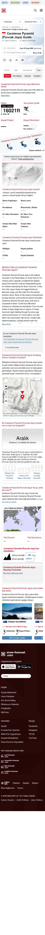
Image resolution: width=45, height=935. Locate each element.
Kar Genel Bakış (8, 700)
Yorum (20, 787)
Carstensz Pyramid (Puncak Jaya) (15, 29)
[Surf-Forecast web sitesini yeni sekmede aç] (5, 2)
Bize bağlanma (7, 787)
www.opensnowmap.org (18, 415)
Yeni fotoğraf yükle (12, 347)
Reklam (16, 783)
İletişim (35, 783)
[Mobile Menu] (41, 10)
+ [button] (6, 397)
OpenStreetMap (25, 413)
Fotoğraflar (37, 76)
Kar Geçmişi (27, 70)
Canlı (16, 70)
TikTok (32, 734)
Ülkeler (5, 27)
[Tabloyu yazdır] (22, 60)
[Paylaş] (16, 60)
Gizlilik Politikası (23, 800)
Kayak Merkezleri (8, 692)
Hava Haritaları (7, 696)
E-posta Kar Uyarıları (10, 730)
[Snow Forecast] (4, 10)
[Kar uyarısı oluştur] (10, 60)
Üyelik (4, 726)
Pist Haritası (17, 76)
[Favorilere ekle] (4, 60)
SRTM (5, 415)
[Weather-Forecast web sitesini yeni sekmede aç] (35, 2)
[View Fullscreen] (6, 381)
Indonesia (16, 27)
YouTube (33, 737)
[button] (22, 397)
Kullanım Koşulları (7, 800)
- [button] (6, 404)
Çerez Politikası (37, 800)
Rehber (7, 76)
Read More (5, 95)
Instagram (33, 730)
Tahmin (6, 70)
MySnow (5, 712)
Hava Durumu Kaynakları (12, 741)
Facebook (33, 726)
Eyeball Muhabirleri (9, 737)
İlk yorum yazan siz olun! (13, 573)
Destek (26, 783)
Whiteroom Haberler (10, 704)
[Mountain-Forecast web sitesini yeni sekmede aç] (15, 2)
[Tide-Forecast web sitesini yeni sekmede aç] (25, 2)
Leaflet (7, 413)
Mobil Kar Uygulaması (11, 734)
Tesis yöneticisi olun (26, 159)
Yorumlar (27, 76)
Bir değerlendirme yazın (33, 578)
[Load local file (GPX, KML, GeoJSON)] (6, 386)
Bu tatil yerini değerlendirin (13, 578)
